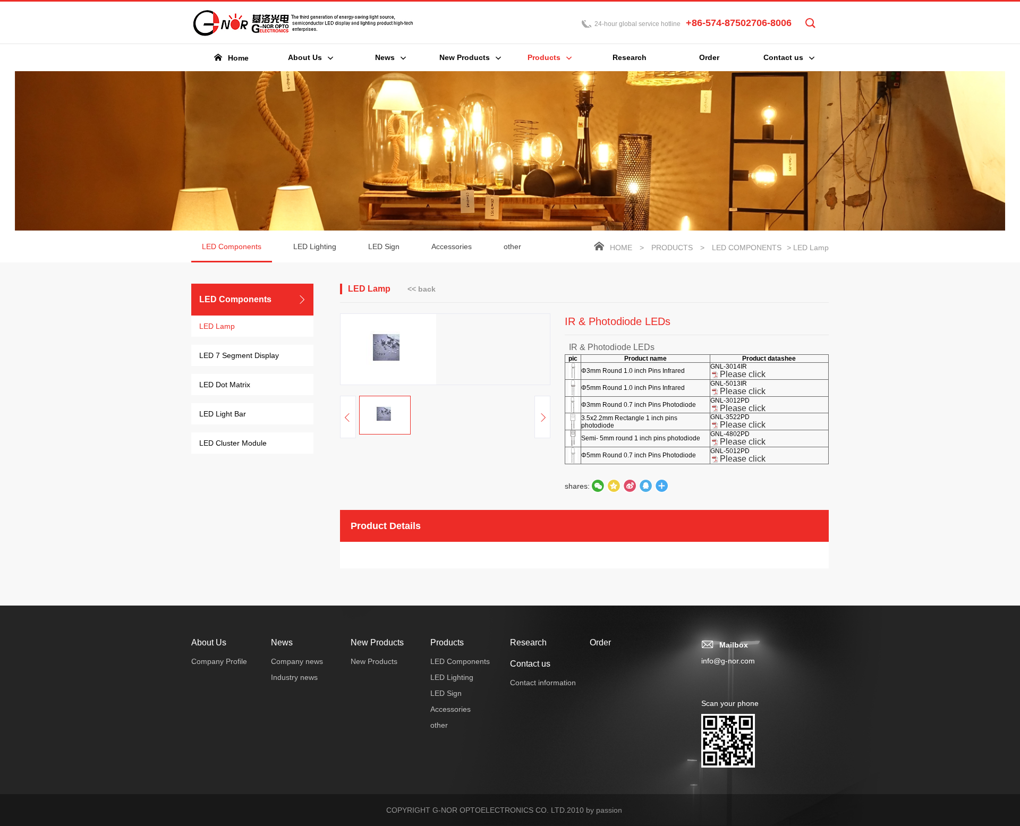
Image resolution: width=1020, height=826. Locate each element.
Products (672, 247)
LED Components (231, 246)
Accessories (451, 246)
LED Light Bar (222, 414)
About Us (208, 642)
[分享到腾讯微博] (613, 486)
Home (621, 247)
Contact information (543, 682)
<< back (421, 289)
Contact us (530, 663)
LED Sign (384, 246)
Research (528, 642)
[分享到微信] (598, 486)
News (282, 642)
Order (600, 642)
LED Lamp (217, 326)
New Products (377, 642)
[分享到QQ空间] (645, 486)
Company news (297, 661)
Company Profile (219, 661)
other (512, 246)
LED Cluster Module (233, 443)
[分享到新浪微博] (629, 486)
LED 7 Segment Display (239, 355)
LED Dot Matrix (224, 384)
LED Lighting (314, 246)
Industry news (294, 677)
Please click (743, 374)
